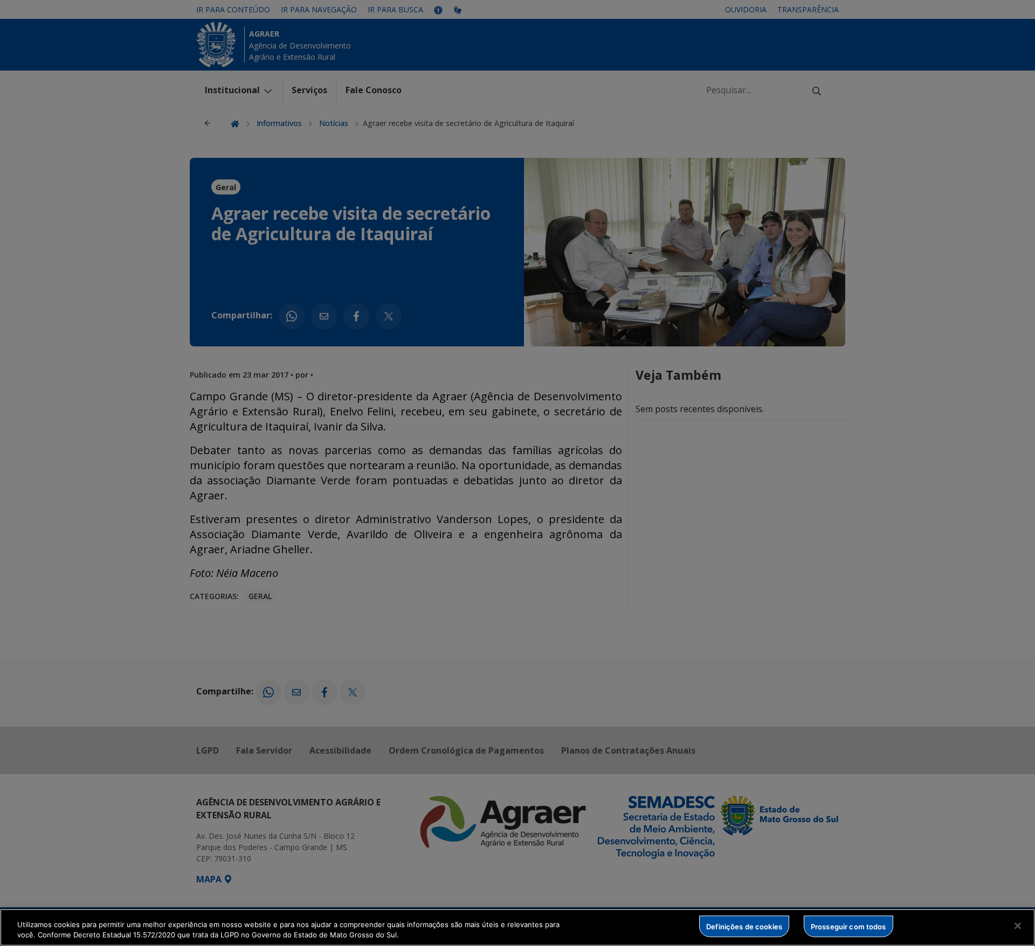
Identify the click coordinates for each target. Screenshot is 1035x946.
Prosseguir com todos (848, 926)
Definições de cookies (744, 926)
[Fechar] (1018, 926)
